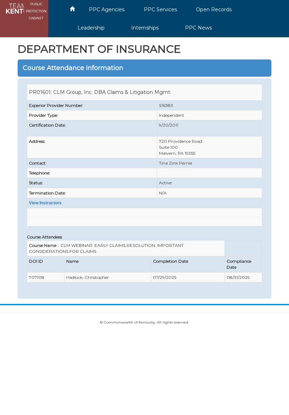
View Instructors (45, 202)
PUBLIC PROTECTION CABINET (36, 11)
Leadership (91, 28)
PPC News (198, 28)
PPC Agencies (106, 9)
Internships (145, 28)
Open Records (214, 9)
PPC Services (160, 9)
